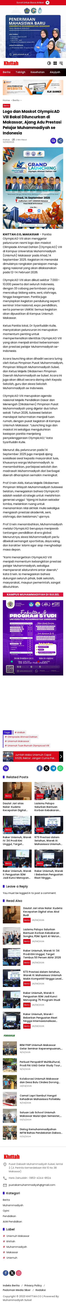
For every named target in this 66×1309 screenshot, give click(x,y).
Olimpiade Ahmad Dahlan (22, 736)
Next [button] (58, 721)
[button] (49, 63)
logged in (25, 893)
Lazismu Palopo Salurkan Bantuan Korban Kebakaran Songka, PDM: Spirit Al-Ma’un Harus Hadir (48, 807)
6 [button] (38, 720)
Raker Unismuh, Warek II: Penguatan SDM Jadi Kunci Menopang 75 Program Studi (17, 874)
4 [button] (28, 720)
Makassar (12, 1252)
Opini (6, 1210)
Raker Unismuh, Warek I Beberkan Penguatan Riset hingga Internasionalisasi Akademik (48, 874)
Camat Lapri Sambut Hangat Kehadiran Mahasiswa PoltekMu (40, 1097)
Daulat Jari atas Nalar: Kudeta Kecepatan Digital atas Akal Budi (14, 807)
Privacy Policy (33, 1285)
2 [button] (19, 720)
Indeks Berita (11, 1285)
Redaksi (41, 1290)
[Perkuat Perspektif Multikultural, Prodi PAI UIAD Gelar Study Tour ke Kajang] (10, 1065)
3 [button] (23, 720)
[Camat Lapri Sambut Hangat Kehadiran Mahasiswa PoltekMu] (10, 1099)
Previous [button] (52, 721)
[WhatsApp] (60, 768)
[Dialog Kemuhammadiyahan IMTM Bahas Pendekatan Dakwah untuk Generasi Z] (10, 1133)
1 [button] (14, 720)
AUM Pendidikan (12, 1221)
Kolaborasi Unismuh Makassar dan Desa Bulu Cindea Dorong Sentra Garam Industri (39, 1080)
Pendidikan (9, 1216)
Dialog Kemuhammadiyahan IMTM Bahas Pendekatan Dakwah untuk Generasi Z (41, 1131)
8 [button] (47, 720)
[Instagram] (18, 1273)
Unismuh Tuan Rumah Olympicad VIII (28, 745)
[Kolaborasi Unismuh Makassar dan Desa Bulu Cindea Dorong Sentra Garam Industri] (10, 1082)
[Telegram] (53, 768)
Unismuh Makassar (18, 741)
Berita (6, 105)
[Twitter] (46, 768)
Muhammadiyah (13, 1205)
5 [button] (33, 720)
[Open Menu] (55, 63)
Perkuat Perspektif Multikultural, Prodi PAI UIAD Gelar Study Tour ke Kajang (40, 1063)
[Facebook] (40, 768)
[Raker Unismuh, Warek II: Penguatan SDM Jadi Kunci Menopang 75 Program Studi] (17, 859)
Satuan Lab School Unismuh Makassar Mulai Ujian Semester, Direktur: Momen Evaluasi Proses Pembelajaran (40, 1114)
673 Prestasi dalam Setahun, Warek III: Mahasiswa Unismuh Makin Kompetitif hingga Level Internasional (47, 841)
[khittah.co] (23, 63)
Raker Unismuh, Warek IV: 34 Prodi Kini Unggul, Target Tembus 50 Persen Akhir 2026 (17, 841)
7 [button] (42, 720)
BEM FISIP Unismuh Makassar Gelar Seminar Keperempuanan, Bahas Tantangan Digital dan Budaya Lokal (40, 1046)
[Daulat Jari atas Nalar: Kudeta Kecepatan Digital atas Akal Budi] (17, 791)
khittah (6, 140)
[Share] (60, 141)
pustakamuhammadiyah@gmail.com (32, 1185)
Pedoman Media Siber (17, 1290)
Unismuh (12, 1258)
